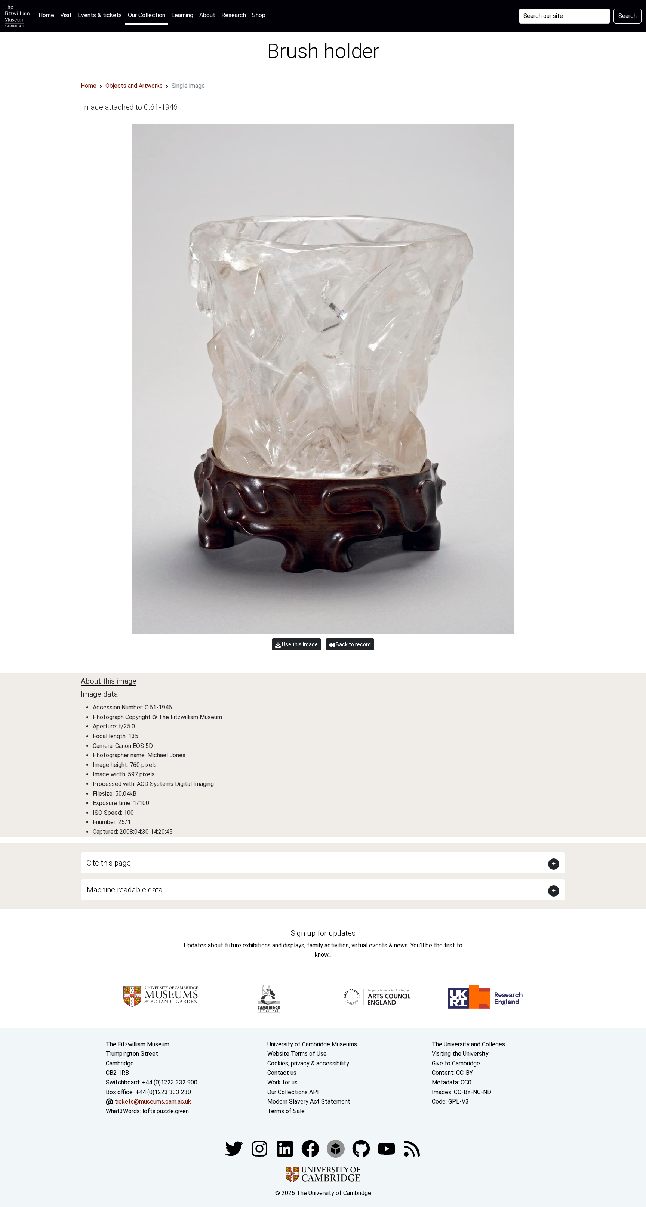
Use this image (299, 644)
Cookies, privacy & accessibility (308, 1063)
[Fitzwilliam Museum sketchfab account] (336, 1148)
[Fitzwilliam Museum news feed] (412, 1148)
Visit (66, 15)
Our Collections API (293, 1092)
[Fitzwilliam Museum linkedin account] (311, 1148)
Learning (182, 15)
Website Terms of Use (297, 1053)
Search (627, 15)
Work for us (282, 1082)
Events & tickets (100, 15)
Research (233, 15)
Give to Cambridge (456, 1063)
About (207, 15)
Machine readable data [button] (125, 889)
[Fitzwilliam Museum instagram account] (260, 1148)
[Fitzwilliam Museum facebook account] (285, 1148)
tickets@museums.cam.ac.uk (153, 1101)
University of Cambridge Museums (312, 1044)
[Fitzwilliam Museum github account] (362, 1148)
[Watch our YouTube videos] (387, 1148)
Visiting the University (460, 1053)
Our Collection (146, 15)
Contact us (281, 1072)
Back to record (353, 644)
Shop (258, 15)
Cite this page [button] (109, 862)
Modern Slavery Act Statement (308, 1101)
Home (48, 15)
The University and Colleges (468, 1044)
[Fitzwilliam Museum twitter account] (234, 1148)
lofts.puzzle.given (165, 1111)
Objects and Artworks (134, 85)
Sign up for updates (323, 933)
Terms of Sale (286, 1111)
